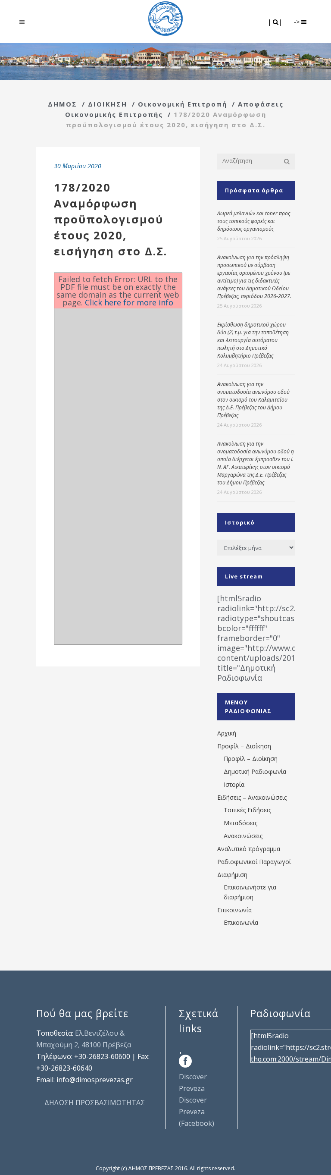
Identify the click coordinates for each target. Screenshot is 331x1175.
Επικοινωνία (234, 910)
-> (297, 22)
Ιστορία (234, 784)
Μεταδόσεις (240, 823)
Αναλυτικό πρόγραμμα (248, 849)
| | (276, 22)
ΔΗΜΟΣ (62, 104)
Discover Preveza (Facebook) (196, 1111)
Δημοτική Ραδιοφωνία (255, 771)
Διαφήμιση (232, 874)
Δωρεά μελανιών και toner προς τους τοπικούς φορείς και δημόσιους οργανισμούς (253, 221)
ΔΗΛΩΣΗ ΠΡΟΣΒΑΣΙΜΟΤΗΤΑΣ (94, 1102)
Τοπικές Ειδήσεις (247, 810)
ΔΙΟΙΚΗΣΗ (107, 104)
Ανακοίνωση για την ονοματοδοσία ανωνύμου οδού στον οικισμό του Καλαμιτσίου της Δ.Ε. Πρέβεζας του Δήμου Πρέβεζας (253, 399)
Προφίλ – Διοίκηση (244, 746)
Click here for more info (129, 302)
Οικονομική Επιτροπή (182, 104)
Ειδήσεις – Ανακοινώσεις (252, 797)
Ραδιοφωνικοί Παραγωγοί (254, 862)
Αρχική (226, 733)
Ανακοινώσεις (243, 836)
